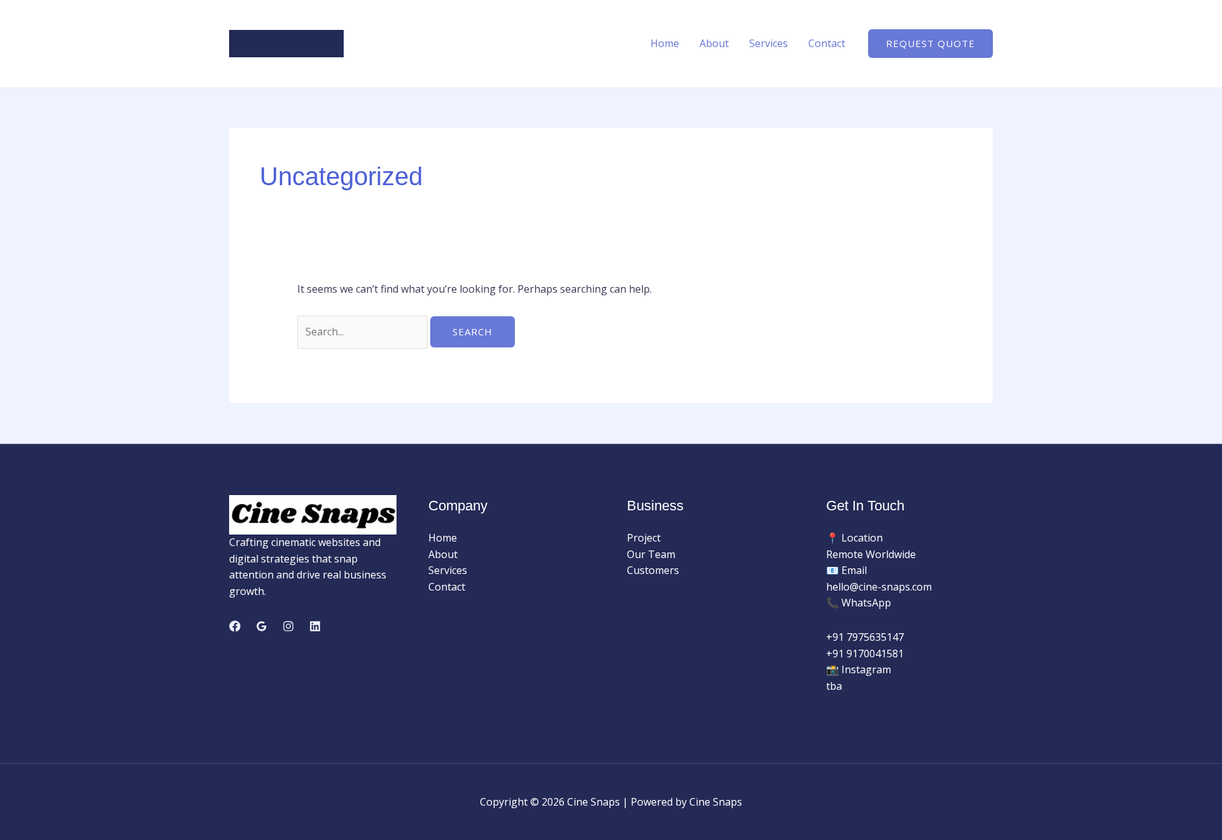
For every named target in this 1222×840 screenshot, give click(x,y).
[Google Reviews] (261, 626)
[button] (930, 43)
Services (768, 43)
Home (664, 43)
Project (644, 538)
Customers (653, 570)
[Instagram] (288, 626)
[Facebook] (235, 626)
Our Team (651, 554)
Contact (826, 43)
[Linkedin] (315, 626)
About (714, 43)
